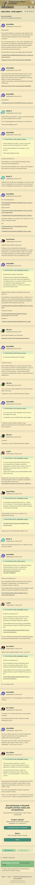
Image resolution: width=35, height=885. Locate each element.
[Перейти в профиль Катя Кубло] (3, 647)
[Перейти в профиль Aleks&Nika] (3, 25)
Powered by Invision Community (17, 882)
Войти (17, 839)
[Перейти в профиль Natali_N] (3, 112)
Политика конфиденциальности (22, 876)
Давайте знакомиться (15, 18)
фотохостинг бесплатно (8, 595)
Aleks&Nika (8, 16)
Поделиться (9, 850)
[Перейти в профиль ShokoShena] (3, 240)
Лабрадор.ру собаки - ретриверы (17, 2)
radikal (29, 231)
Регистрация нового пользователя (17, 827)
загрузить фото (7, 525)
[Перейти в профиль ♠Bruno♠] (3, 331)
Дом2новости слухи (6, 228)
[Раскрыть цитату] (4, 139)
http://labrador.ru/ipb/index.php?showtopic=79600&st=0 (16, 483)
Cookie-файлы (17, 878)
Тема (9, 876)
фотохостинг (5, 315)
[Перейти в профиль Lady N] (3, 452)
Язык (3, 876)
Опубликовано (13, 26)
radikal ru (29, 215)
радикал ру (30, 103)
